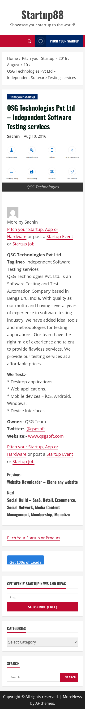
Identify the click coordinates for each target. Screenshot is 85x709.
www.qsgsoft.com (46, 436)
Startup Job (23, 244)
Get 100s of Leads (25, 562)
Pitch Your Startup (64, 40)
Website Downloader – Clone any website (42, 478)
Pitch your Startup (22, 97)
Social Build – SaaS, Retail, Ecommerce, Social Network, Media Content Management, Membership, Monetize (41, 503)
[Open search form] (29, 41)
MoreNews (72, 696)
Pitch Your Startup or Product (33, 537)
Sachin (13, 136)
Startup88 (42, 14)
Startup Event (60, 236)
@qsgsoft (35, 429)
